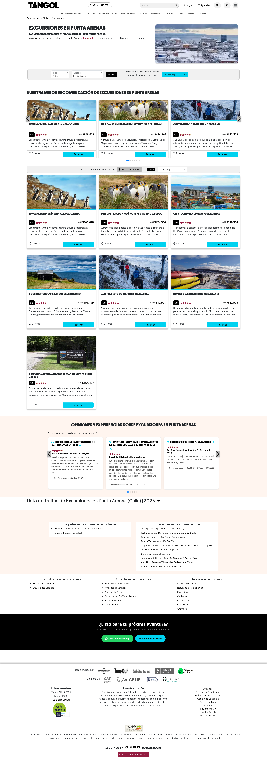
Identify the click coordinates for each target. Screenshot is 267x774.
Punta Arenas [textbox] (80, 76)
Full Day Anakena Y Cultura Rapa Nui (160, 549)
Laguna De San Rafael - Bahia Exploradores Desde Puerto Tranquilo (176, 545)
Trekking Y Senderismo (117, 583)
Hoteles (190, 13)
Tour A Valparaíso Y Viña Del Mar (158, 541)
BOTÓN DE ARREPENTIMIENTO (133, 754)
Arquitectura (184, 600)
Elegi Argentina (208, 715)
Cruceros (169, 13)
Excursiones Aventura (44, 583)
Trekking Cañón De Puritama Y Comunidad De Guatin (169, 532)
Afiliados (207, 688)
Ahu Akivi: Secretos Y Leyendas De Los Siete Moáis (167, 562)
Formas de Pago (208, 702)
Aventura (182, 608)
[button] (159, 5)
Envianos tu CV (208, 708)
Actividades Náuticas (116, 587)
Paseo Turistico (113, 600)
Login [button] (189, 5)
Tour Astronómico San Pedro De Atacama (163, 537)
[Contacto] (217, 5)
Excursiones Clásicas (43, 587)
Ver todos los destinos (71, 13)
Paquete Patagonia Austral (68, 532)
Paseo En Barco (113, 604)
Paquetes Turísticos (108, 13)
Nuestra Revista (208, 712)
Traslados (143, 13)
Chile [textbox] (55, 76)
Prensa (208, 705)
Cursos (180, 13)
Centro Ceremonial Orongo (155, 553)
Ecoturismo (183, 604)
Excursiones (90, 13)
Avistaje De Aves (113, 592)
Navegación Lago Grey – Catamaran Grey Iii (163, 528)
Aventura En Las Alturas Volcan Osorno (161, 566)
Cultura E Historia (186, 583)
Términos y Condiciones (208, 692)
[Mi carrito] (227, 5)
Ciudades (182, 596)
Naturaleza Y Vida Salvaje (190, 587)
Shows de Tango (128, 13)
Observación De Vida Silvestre (120, 596)
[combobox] (60, 74)
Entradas (202, 13)
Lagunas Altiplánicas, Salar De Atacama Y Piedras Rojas (170, 558)
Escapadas (155, 13)
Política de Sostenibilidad (208, 695)
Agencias (205, 5)
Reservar (78, 154)
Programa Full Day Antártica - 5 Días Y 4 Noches (79, 528)
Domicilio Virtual (61, 699)
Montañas (182, 592)
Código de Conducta (208, 698)
